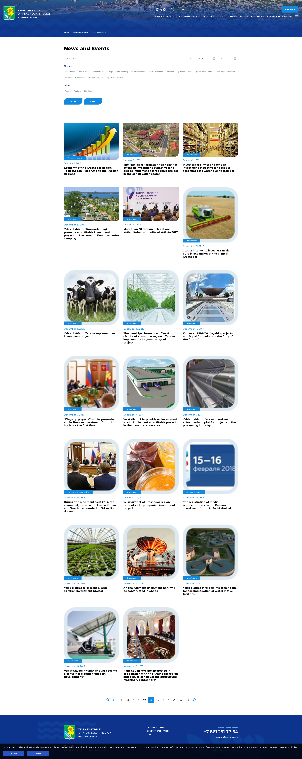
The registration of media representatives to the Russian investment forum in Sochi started (207, 505)
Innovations (98, 72)
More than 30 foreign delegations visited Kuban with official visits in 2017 (150, 231)
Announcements (138, 72)
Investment (70, 72)
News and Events (80, 33)
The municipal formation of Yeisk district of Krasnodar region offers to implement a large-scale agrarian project (149, 338)
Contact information (279, 17)
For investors (235, 17)
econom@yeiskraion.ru (227, 737)
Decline (38, 753)
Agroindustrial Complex (204, 72)
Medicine (231, 72)
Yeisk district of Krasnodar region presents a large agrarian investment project (149, 505)
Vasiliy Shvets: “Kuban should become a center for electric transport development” (90, 673)
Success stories (255, 17)
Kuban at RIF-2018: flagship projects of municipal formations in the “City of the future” (209, 336)
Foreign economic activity (117, 72)
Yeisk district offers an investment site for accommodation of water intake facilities (210, 591)
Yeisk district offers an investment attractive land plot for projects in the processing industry (209, 422)
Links (149, 734)
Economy (170, 72)
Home (66, 33)
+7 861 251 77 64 (221, 732)
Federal (68, 91)
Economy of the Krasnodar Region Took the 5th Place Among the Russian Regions (91, 171)
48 (144, 700)
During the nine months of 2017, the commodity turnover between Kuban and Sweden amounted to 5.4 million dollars (90, 507)
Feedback (290, 9)
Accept (13, 753)
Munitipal (88, 91)
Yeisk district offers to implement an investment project (89, 335)
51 (164, 700)
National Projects (95, 78)
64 (174, 700)
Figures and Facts (184, 72)
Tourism (68, 78)
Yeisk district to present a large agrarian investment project (86, 589)
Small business (84, 72)
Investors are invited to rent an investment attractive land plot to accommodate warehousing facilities (209, 167)
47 (137, 700)
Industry (220, 72)
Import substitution (114, 78)
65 (181, 700)
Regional (77, 91)
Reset (93, 101)
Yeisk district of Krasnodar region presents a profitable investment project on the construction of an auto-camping (91, 234)
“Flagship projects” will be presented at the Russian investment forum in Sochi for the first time (90, 422)
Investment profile (188, 17)
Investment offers (213, 17)
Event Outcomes (155, 72)
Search (73, 101)
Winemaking (80, 78)
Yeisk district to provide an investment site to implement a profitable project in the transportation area (150, 422)
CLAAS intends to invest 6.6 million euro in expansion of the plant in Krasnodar (207, 253)
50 (157, 700)
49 (151, 700)
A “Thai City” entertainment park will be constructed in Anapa (149, 589)
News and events (164, 17)
